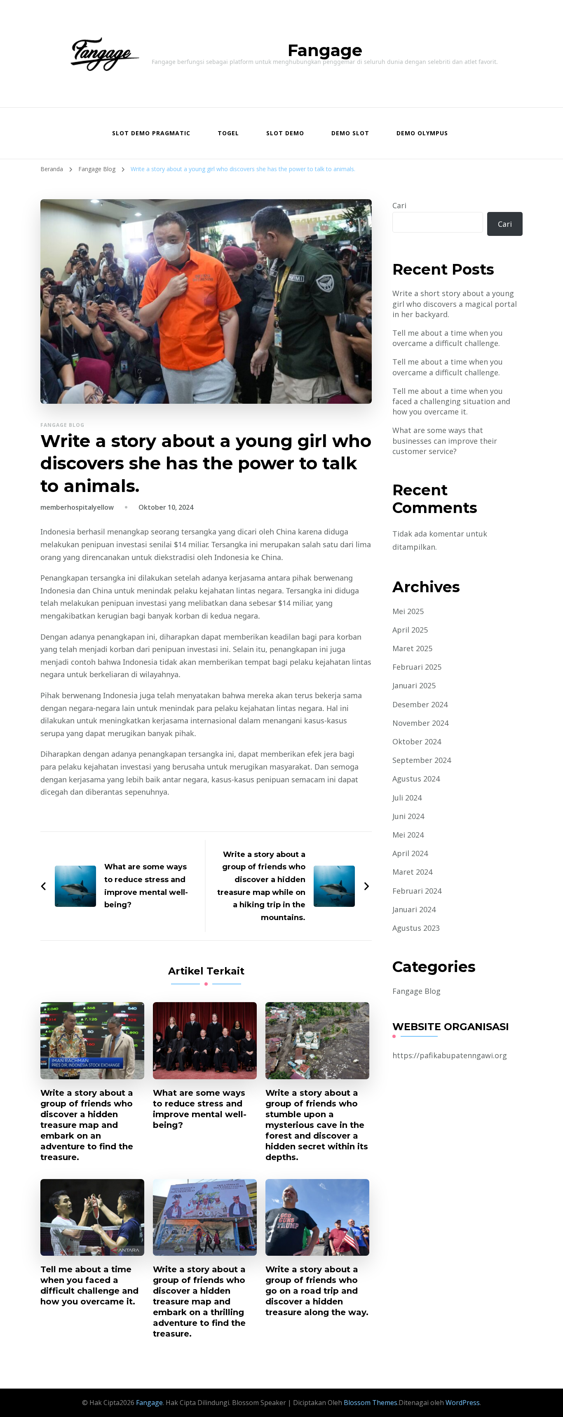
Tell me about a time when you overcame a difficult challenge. (447, 338)
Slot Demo (285, 133)
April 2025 (410, 630)
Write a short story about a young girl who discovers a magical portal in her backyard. (454, 303)
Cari (399, 205)
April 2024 (410, 853)
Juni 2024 (408, 816)
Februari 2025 (416, 667)
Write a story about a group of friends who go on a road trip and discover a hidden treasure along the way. (316, 1290)
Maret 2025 (412, 648)
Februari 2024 (416, 891)
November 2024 (420, 723)
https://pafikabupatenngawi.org (449, 1055)
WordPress (463, 1402)
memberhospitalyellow (77, 507)
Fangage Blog (62, 424)
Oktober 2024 (416, 741)
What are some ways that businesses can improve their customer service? (444, 440)
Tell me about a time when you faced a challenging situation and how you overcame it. (451, 401)
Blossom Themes (369, 1402)
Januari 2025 (414, 685)
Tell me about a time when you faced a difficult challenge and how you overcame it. (89, 1285)
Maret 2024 (412, 872)
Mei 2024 (408, 835)
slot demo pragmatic (151, 133)
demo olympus (422, 133)
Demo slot (350, 133)
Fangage (325, 50)
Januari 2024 (414, 909)
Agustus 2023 (416, 928)
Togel (228, 133)
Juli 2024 (407, 798)
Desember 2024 (420, 704)
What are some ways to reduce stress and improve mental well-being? (199, 1109)
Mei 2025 (408, 611)
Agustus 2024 (416, 779)
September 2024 (421, 760)
